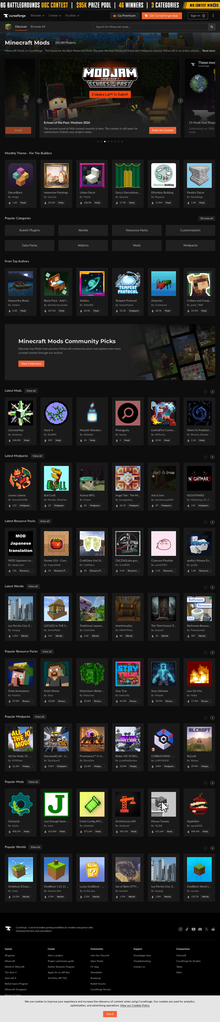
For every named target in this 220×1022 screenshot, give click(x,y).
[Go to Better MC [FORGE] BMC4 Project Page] (128, 747)
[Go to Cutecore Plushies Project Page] (163, 552)
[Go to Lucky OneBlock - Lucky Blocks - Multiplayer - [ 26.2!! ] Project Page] (92, 878)
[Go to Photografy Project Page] (128, 421)
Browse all (207, 218)
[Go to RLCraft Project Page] (199, 747)
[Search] (211, 27)
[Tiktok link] (187, 929)
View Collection (153, 130)
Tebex (179, 967)
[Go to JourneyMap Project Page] (20, 421)
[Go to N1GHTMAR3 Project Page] (199, 487)
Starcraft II (10, 978)
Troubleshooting (142, 961)
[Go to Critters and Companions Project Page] (199, 292)
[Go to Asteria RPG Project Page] (92, 487)
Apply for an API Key (59, 972)
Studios (70, 15)
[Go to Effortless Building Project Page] (163, 184)
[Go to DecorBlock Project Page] (20, 184)
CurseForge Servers (101, 989)
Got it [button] (110, 1014)
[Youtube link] (193, 929)
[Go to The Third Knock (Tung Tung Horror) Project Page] (163, 617)
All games (10, 955)
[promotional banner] (110, 5)
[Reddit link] (213, 929)
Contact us (139, 967)
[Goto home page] (14, 15)
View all (31, 390)
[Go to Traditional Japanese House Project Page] (92, 617)
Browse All (38, 26)
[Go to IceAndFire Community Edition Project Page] (163, 421)
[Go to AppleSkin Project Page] (199, 813)
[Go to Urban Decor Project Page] (92, 184)
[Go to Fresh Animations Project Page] (20, 682)
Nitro (179, 972)
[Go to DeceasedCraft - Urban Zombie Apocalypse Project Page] (56, 747)
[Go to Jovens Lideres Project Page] (20, 487)
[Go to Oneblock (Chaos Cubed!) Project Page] (20, 878)
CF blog (95, 967)
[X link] (207, 929)
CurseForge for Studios (188, 961)
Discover (21, 26)
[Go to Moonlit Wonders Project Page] (92, 421)
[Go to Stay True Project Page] (128, 682)
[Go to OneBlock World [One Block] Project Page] (199, 878)
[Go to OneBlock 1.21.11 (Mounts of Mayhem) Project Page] (56, 878)
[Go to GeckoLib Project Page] (20, 813)
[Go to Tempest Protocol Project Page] (128, 292)
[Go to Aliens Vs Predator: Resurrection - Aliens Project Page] (199, 421)
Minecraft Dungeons (16, 989)
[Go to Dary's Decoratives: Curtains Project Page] (128, 184)
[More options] (213, 15)
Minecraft (10, 961)
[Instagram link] (180, 929)
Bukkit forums (98, 984)
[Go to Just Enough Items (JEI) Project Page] (56, 813)
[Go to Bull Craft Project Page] (56, 487)
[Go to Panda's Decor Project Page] (199, 184)
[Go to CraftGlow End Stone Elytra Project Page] (92, 552)
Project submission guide (61, 961)
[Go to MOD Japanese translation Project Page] (20, 552)
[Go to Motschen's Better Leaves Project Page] (92, 682)
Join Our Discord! (100, 955)
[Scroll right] (212, 392)
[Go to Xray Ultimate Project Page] (163, 682)
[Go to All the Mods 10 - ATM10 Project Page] (20, 747)
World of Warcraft (14, 967)
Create (53, 15)
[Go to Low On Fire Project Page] (199, 682)
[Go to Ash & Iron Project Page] (163, 487)
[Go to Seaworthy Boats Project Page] (20, 292)
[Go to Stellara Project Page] (92, 292)
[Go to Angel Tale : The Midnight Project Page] (128, 487)
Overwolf (181, 955)
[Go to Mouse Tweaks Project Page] (163, 813)
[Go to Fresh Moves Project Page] (56, 682)
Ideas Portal (97, 961)
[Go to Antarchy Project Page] (163, 292)
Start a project (55, 955)
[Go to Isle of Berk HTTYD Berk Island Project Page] (128, 878)
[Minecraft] (8, 27)
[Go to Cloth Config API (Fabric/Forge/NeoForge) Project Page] (92, 813)
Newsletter (96, 972)
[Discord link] (200, 929)
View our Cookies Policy (135, 1005)
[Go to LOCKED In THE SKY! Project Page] (56, 617)
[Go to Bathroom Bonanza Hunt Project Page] (199, 617)
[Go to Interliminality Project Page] (128, 617)
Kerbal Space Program (16, 984)
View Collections (31, 363)
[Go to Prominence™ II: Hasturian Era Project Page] (92, 747)
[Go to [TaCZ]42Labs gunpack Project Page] (128, 552)
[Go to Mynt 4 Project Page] (56, 421)
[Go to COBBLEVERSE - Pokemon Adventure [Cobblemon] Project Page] (163, 747)
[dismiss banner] (214, 5)
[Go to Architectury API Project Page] (128, 813)
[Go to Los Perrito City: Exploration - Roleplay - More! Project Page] (20, 617)
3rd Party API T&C (57, 978)
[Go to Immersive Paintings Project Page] (56, 184)
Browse (36, 15)
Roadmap (96, 978)
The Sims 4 (10, 972)
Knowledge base (142, 955)
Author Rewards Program (61, 967)
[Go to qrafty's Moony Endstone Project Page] (199, 552)
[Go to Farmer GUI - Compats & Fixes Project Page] (56, 552)
